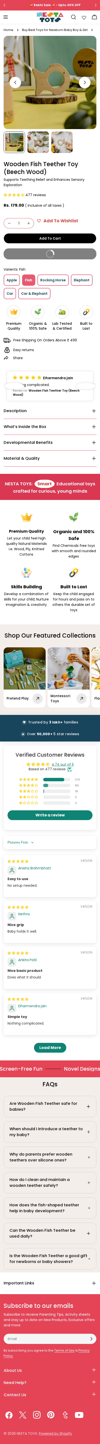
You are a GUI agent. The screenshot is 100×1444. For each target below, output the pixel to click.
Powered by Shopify (55, 1433)
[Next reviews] (85, 386)
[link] (71, 1068)
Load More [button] (50, 1047)
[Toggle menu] (5, 17)
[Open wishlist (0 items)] (84, 17)
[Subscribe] (91, 1339)
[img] (18, 861)
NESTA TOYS (27, 1433)
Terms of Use (64, 1350)
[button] (14, 195)
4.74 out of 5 (63, 764)
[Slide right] (85, 82)
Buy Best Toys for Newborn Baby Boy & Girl (55, 30)
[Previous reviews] (14, 386)
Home (8, 30)
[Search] (73, 17)
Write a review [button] (50, 815)
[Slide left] (15, 82)
